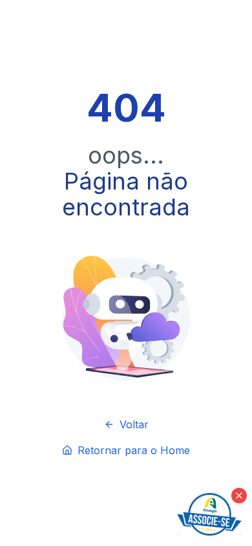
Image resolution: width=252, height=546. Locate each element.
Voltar (134, 424)
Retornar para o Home (134, 450)
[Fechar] (239, 495)
